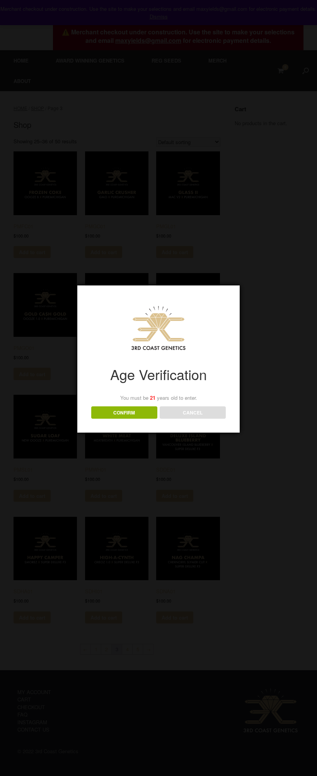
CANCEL (193, 412)
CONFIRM (124, 412)
